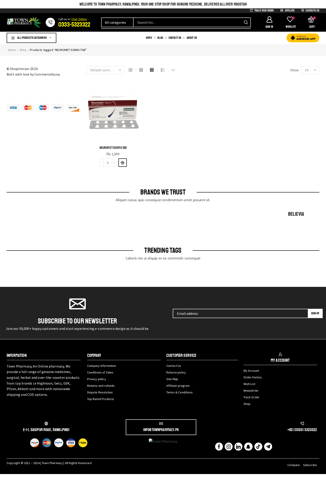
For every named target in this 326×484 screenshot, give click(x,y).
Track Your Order (264, 10)
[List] (163, 70)
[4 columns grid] (152, 70)
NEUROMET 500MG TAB (113, 148)
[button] (269, 22)
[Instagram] (229, 447)
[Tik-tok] (258, 447)
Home (12, 50)
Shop (23, 50)
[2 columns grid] (130, 70)
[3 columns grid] (141, 70)
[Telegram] (268, 447)
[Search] (246, 22)
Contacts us (312, 10)
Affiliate (290, 10)
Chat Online (79, 19)
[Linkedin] (238, 447)
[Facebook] (219, 447)
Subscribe (310, 465)
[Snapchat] (248, 447)
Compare (293, 465)
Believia (296, 214)
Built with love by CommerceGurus (33, 74)
